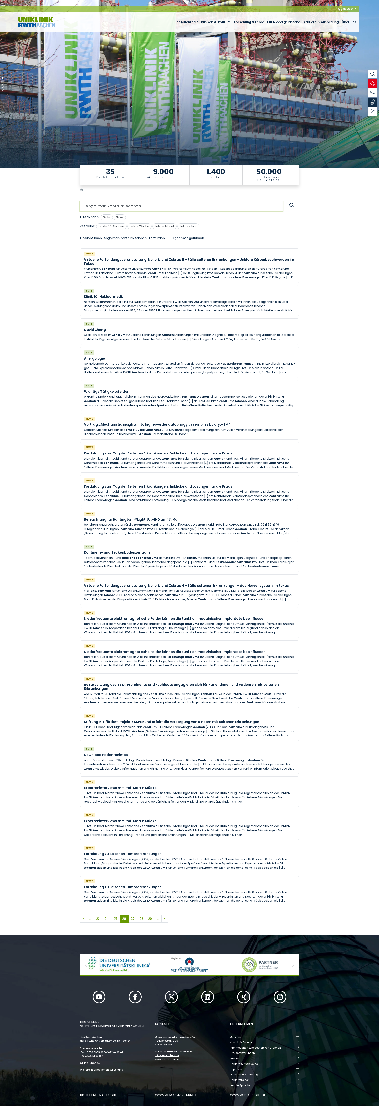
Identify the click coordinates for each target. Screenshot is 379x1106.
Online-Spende (90, 1063)
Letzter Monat (164, 226)
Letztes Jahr (188, 226)
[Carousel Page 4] (3, 87)
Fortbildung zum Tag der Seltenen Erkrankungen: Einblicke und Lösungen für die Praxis (158, 453)
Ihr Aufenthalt (187, 22)
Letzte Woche (139, 226)
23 (98, 918)
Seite (106, 217)
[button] (86, 964)
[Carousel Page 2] (3, 81)
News (119, 217)
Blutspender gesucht (98, 1095)
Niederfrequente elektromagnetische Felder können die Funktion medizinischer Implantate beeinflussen (174, 618)
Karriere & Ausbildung (321, 22)
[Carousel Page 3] (3, 84)
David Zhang (95, 329)
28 (141, 918)
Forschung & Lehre (249, 22)
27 (133, 918)
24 (107, 918)
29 (150, 918)
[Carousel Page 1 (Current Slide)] (3, 78)
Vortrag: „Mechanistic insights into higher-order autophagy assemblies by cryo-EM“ (157, 424)
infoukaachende (167, 1055)
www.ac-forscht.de (248, 1095)
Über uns (349, 22)
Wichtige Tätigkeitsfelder (106, 391)
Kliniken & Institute (216, 22)
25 (115, 918)
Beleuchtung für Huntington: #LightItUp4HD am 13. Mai (131, 519)
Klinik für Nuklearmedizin (105, 296)
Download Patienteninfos (106, 754)
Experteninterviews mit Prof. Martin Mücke (120, 787)
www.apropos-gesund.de (177, 1095)
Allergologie (94, 358)
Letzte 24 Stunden (111, 226)
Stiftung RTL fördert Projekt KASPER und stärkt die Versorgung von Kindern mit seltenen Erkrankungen (171, 721)
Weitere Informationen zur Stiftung (101, 1069)
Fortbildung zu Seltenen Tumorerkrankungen (123, 854)
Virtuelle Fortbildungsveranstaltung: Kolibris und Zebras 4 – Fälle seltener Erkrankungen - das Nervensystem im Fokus (186, 585)
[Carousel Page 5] (3, 90)
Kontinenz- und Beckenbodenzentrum (117, 552)
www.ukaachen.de (167, 1059)
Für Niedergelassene (283, 22)
